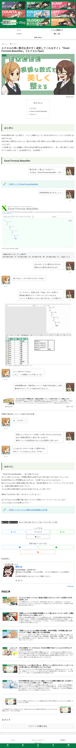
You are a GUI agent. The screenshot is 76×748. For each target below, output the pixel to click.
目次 (35, 103)
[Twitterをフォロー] (19, 547)
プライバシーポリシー (38, 740)
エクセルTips (13, 522)
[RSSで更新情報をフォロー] (38, 552)
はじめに (33, 108)
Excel (21, 522)
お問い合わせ (38, 743)
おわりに (33, 114)
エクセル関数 (53, 522)
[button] (70, 390)
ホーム (13, 740)
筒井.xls (18, 566)
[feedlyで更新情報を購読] (56, 547)
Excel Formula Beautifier (38, 111)
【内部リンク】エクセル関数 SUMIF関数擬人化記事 (27, 510)
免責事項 (62, 740)
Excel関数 (28, 522)
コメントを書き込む (38, 726)
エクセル (5, 522)
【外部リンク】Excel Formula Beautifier (23, 184)
